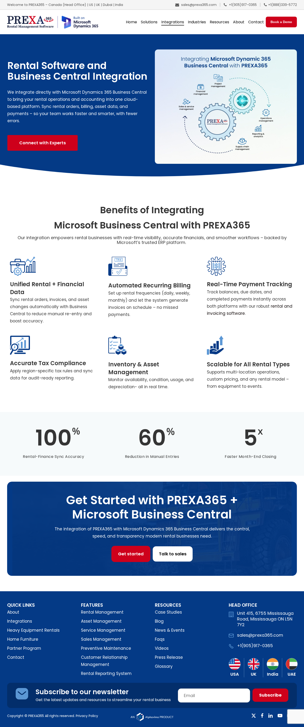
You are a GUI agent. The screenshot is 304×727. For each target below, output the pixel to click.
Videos (162, 648)
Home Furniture (22, 639)
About (13, 612)
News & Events (170, 630)
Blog (159, 621)
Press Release (169, 657)
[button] (42, 143)
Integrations (19, 621)
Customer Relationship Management (104, 660)
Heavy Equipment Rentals (33, 630)
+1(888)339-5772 (282, 4)
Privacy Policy (87, 715)
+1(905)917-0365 (242, 4)
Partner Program (24, 648)
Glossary (164, 666)
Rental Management (102, 612)
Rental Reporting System (106, 673)
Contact (15, 657)
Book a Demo (281, 22)
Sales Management (101, 639)
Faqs (160, 639)
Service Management (103, 630)
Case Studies (168, 612)
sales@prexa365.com (198, 4)
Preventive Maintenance (106, 648)
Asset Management (101, 621)
